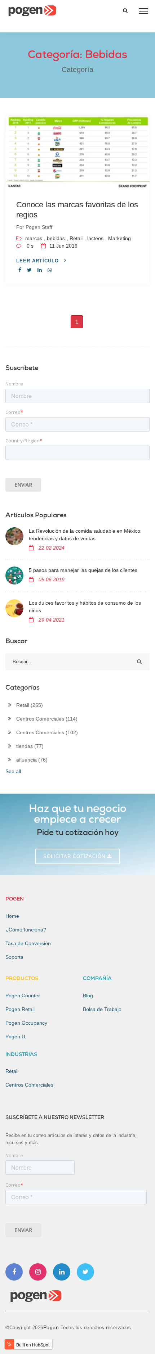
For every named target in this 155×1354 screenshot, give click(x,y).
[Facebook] (14, 1272)
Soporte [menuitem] (14, 957)
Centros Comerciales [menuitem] (29, 1085)
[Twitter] (85, 1272)
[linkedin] (39, 270)
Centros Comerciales (47, 719)
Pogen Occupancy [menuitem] (26, 1023)
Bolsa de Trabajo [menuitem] (102, 1009)
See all (13, 771)
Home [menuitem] (12, 916)
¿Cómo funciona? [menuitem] (25, 930)
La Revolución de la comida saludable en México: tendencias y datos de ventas (85, 534)
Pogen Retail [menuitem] (20, 1009)
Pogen (52, 1327)
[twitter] (29, 270)
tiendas (30, 746)
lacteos (95, 238)
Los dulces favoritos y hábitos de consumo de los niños (85, 606)
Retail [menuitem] (11, 1071)
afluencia (32, 760)
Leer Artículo (38, 260)
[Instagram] (37, 1272)
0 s (30, 246)
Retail (76, 238)
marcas (33, 238)
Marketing (119, 238)
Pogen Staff (39, 227)
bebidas (56, 238)
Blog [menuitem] (88, 995)
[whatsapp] (50, 270)
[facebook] (19, 270)
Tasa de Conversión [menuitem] (28, 943)
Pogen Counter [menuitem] (22, 995)
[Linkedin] (61, 1272)
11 (63, 246)
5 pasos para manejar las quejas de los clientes (83, 570)
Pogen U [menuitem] (15, 1036)
